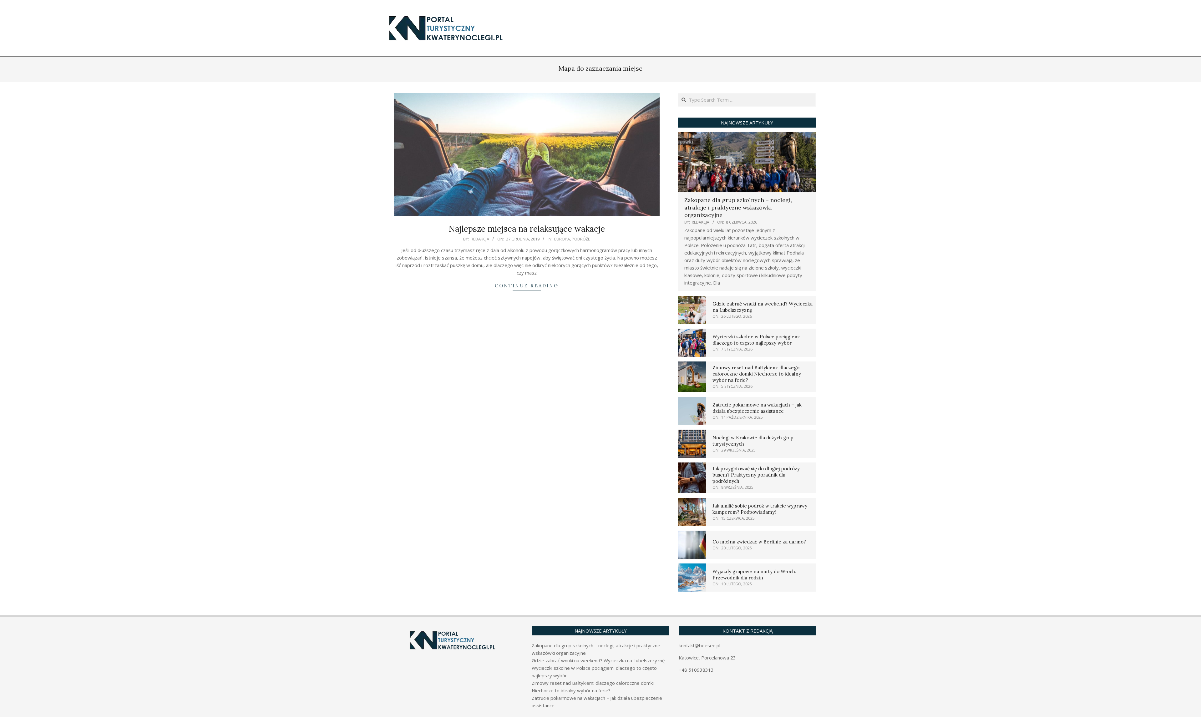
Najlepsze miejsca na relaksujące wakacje (527, 229)
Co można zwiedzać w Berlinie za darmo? (759, 542)
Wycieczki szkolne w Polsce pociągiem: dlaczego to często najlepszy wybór (756, 340)
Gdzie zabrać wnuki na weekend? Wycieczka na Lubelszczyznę (598, 660)
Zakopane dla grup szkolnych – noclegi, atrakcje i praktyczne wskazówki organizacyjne (738, 207)
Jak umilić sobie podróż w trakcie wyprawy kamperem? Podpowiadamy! (759, 509)
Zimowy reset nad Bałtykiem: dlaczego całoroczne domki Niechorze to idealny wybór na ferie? (756, 374)
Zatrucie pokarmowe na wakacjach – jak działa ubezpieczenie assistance (757, 408)
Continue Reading (527, 286)
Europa (562, 239)
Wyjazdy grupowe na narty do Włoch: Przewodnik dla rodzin (754, 574)
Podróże (581, 239)
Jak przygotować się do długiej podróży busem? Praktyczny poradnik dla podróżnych (756, 475)
